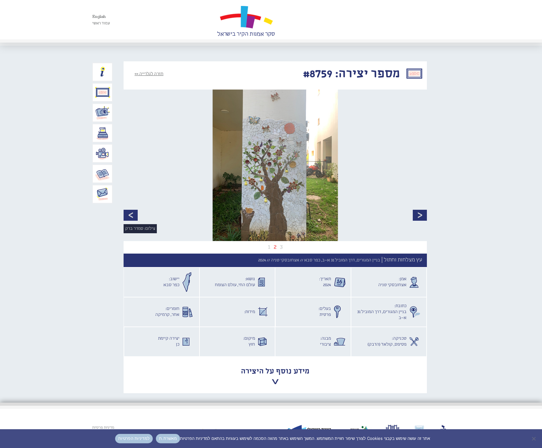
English (99, 16)
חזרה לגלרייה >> (149, 73)
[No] (534, 438)
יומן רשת (102, 133)
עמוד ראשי (101, 23)
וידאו (102, 153)
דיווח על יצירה (102, 112)
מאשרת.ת (168, 438)
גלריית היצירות (102, 92)
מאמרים (102, 174)
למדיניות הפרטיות (134, 438)
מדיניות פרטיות (103, 427)
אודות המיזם (102, 72)
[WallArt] (246, 19)
